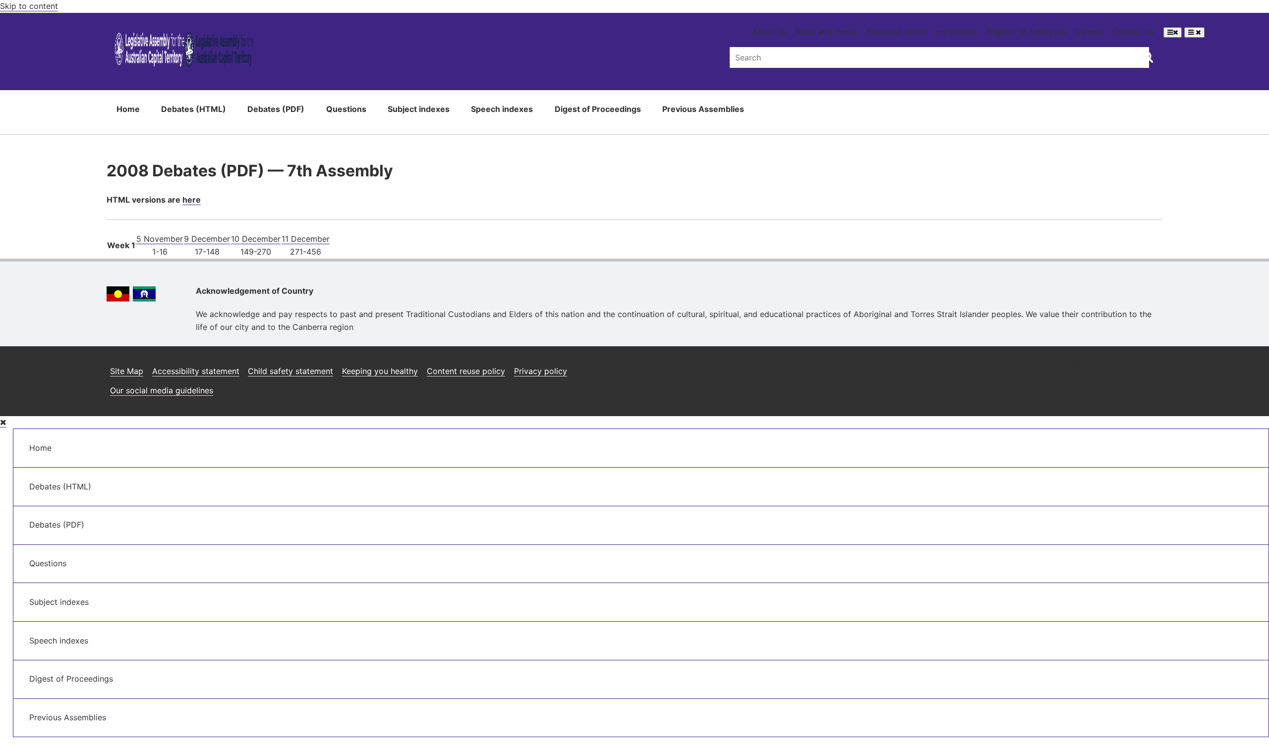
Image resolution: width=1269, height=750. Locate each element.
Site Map (126, 371)
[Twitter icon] (1128, 367)
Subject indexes (419, 109)
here (191, 200)
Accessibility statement (195, 371)
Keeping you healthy (380, 371)
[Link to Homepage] (184, 51)
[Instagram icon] (1079, 367)
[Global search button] (1147, 56)
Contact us (1133, 31)
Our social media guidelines (161, 390)
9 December (207, 239)
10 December (256, 239)
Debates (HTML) (193, 109)
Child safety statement (290, 371)
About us (770, 31)
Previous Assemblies (703, 109)
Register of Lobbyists (1026, 31)
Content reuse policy (466, 371)
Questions (346, 109)
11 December (306, 239)
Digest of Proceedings (598, 109)
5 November (159, 239)
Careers (1089, 31)
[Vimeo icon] (1151, 367)
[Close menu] (3, 422)
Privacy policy (540, 371)
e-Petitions (956, 31)
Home (128, 109)
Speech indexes (502, 109)
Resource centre (896, 31)
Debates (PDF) (275, 109)
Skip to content (29, 6)
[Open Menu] (1172, 32)
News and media (826, 31)
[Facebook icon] (1104, 367)
